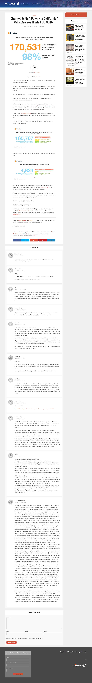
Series (18, 8)
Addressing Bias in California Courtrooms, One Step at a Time (80, 71)
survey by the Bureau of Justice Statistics (41, 106)
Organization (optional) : (11, 662)
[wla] (12, 3)
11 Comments (41, 26)
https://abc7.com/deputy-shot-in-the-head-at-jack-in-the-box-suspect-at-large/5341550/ (34, 409)
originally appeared (22, 220)
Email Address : (9, 668)
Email (26, 631)
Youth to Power (39, 8)
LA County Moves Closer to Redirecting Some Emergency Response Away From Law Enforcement (80, 80)
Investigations (25, 8)
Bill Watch (32, 8)
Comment (8, 617)
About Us (67, 8)
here (34, 235)
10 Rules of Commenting (73, 652)
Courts (34, 15)
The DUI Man (44, 187)
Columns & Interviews (10, 8)
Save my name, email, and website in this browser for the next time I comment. (25, 638)
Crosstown (38, 76)
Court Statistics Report (26, 113)
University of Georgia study (25, 210)
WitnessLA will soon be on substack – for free (53, 8)
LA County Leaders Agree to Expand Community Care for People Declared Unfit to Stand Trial (80, 48)
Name (7, 631)
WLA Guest (35, 26)
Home (61, 652)
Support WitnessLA (75, 8)
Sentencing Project (17, 214)
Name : (7, 657)
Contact (85, 652)
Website (45, 631)
